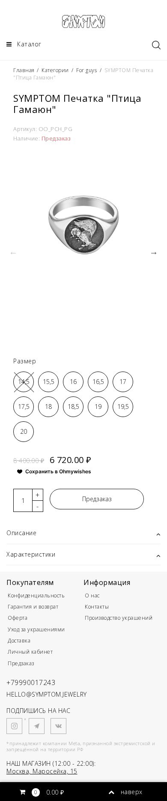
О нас (92, 595)
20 (23, 431)
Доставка (19, 640)
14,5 (24, 382)
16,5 (98, 382)
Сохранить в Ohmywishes (58, 471)
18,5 (73, 406)
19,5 (123, 406)
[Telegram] (37, 726)
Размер (24, 361)
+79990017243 (30, 682)
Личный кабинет (30, 651)
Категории (55, 70)
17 (122, 382)
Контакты (97, 606)
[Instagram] (14, 726)
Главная (24, 70)
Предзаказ (97, 499)
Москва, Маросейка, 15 (42, 771)
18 (48, 406)
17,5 (24, 406)
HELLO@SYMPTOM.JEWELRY (46, 694)
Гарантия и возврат (33, 606)
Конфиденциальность (36, 595)
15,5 (48, 382)
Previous (13, 251)
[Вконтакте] (58, 726)
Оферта (17, 617)
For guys (86, 70)
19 (98, 406)
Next (153, 251)
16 (73, 382)
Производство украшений (118, 617)
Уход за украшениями (36, 629)
